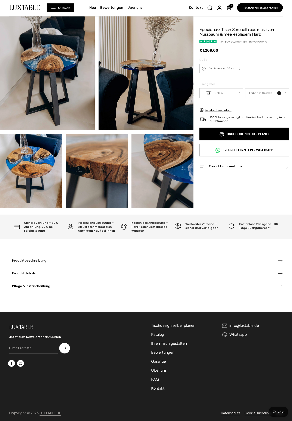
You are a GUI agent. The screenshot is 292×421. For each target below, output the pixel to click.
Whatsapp (238, 334)
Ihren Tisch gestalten (169, 343)
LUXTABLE (24, 7)
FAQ (155, 379)
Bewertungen (162, 352)
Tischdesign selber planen (260, 7)
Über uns (159, 370)
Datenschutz (230, 413)
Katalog (157, 334)
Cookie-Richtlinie (258, 413)
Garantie (158, 361)
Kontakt (158, 388)
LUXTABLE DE (50, 413)
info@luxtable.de (244, 325)
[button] (60, 7)
